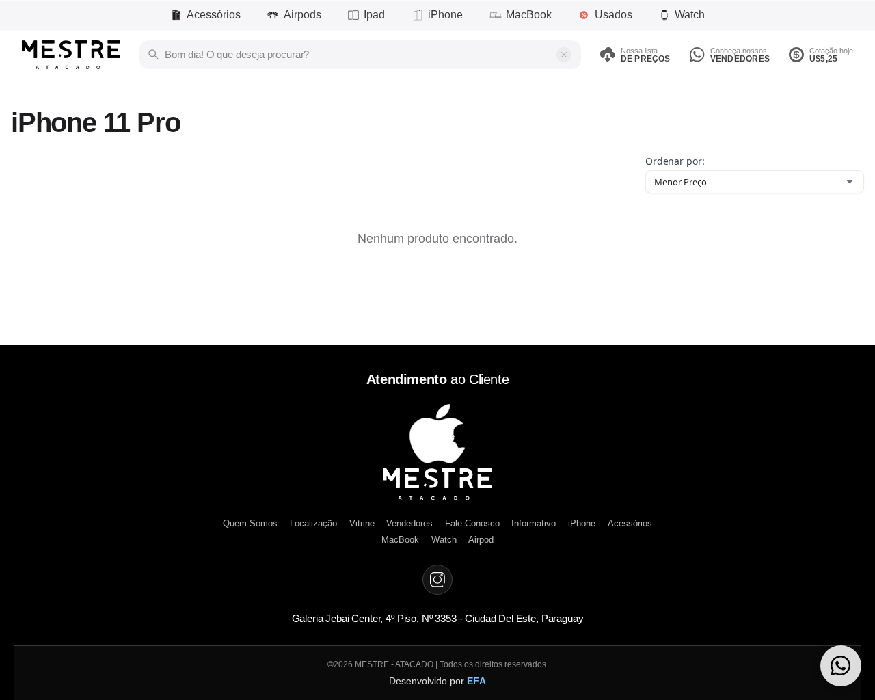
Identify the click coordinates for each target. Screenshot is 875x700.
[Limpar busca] (563, 54)
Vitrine (362, 523)
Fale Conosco (472, 523)
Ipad (374, 15)
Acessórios (214, 15)
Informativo (533, 523)
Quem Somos (250, 523)
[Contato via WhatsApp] (840, 665)
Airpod (481, 540)
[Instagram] (437, 580)
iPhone (445, 15)
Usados (613, 15)
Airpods (302, 15)
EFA (476, 680)
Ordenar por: (674, 160)
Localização (313, 523)
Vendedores (409, 523)
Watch (690, 15)
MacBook (529, 15)
